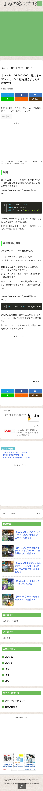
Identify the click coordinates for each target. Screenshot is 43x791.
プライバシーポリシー (15, 701)
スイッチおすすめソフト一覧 (15, 452)
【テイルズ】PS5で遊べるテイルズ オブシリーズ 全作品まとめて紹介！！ (27, 550)
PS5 (7, 669)
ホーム (6, 68)
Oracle (30, 68)
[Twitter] (7, 95)
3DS (7, 681)
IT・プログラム (18, 68)
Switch (8, 663)
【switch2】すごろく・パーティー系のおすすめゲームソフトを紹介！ (27, 535)
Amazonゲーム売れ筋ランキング (17, 457)
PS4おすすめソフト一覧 (13, 455)
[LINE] (7, 99)
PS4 (7, 675)
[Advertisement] (21, 33)
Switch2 (9, 657)
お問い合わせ (11, 707)
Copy (39, 204)
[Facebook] (21, 95)
